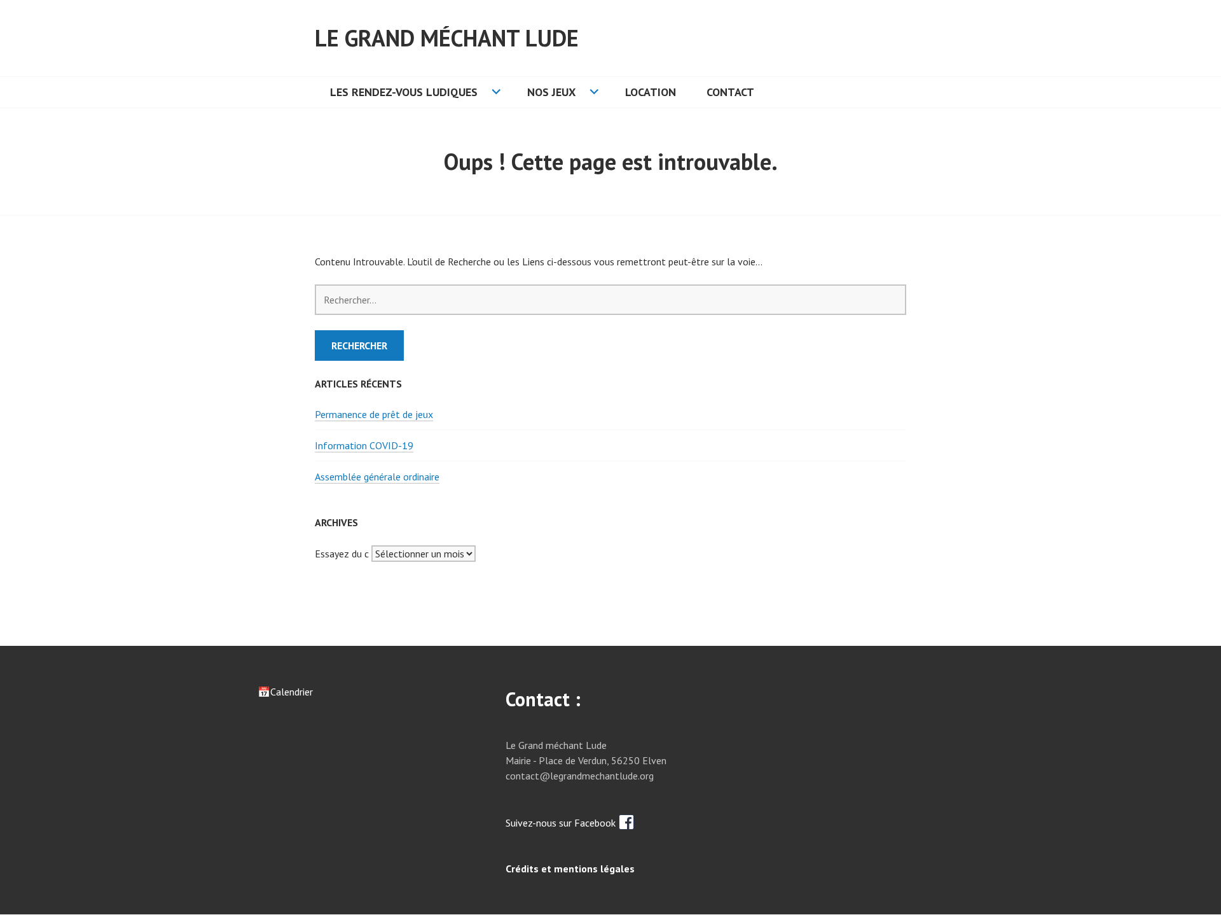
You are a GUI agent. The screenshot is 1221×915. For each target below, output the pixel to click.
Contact (730, 92)
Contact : (543, 699)
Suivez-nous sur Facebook (562, 822)
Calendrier (291, 691)
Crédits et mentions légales (570, 868)
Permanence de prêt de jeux (374, 414)
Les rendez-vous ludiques (404, 92)
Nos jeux (551, 92)
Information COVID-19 (364, 445)
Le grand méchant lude (447, 38)
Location (650, 92)
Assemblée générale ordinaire (377, 476)
